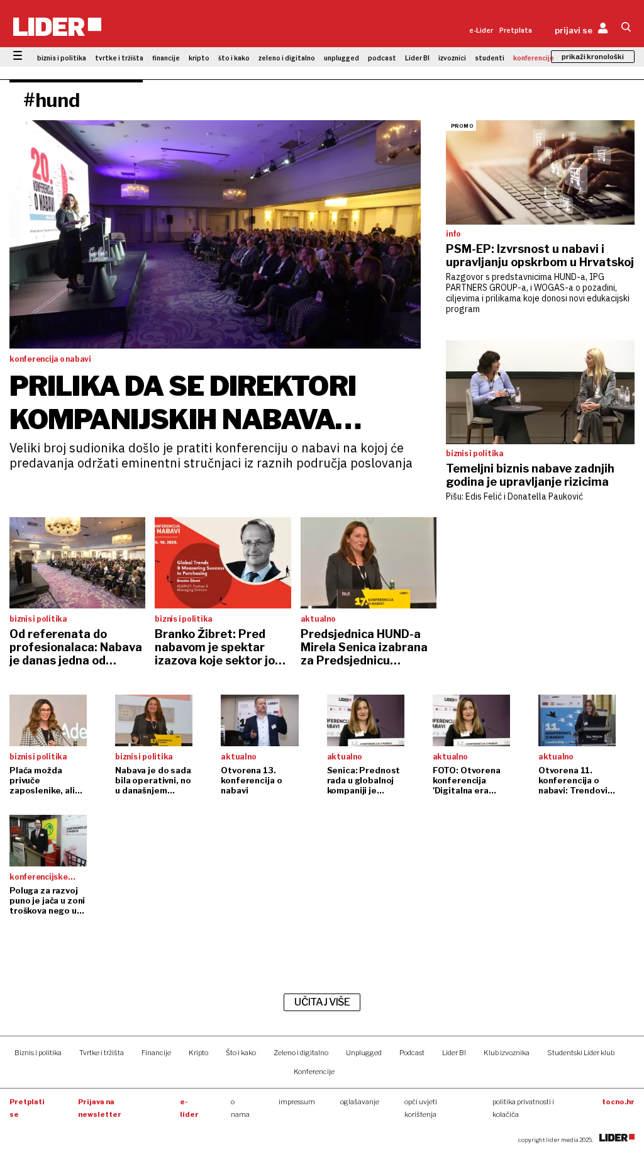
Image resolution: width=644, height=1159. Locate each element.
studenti (489, 58)
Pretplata (515, 30)
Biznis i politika (38, 1052)
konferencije (533, 58)
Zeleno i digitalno (301, 1052)
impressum (297, 1101)
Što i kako (241, 1052)
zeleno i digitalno (286, 58)
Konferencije (314, 1071)
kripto (199, 58)
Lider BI (417, 58)
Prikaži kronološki (593, 56)
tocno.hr (618, 1101)
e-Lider (481, 30)
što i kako (234, 58)
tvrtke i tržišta (119, 58)
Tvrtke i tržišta (101, 1052)
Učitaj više (322, 1002)
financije (166, 58)
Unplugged (364, 1052)
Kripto (198, 1052)
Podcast (412, 1052)
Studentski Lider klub (580, 1052)
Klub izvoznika (507, 1052)
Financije (156, 1052)
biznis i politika (61, 58)
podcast (382, 58)
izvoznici (452, 58)
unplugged (341, 58)
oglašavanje (359, 1101)
